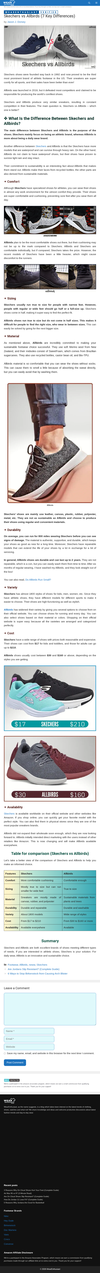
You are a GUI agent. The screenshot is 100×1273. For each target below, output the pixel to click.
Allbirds (8, 609)
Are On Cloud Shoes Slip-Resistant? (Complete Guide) (26, 1196)
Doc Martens (10, 1230)
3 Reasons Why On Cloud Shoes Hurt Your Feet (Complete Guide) (31, 1190)
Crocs (7, 1239)
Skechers (41, 146)
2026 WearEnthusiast (51, 1269)
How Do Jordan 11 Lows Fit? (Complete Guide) (23, 1199)
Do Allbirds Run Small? (38, 579)
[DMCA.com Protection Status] (12, 1081)
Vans (6, 1234)
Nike (6, 1216)
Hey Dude (9, 1221)
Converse (8, 1244)
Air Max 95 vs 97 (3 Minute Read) (18, 1193)
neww (32, 964)
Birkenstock (9, 1225)
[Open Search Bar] (89, 3)
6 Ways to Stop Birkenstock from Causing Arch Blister (37, 973)
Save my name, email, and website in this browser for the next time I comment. (50, 1053)
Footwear (13, 964)
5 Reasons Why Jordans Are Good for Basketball (24, 1203)
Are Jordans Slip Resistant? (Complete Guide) (33, 969)
